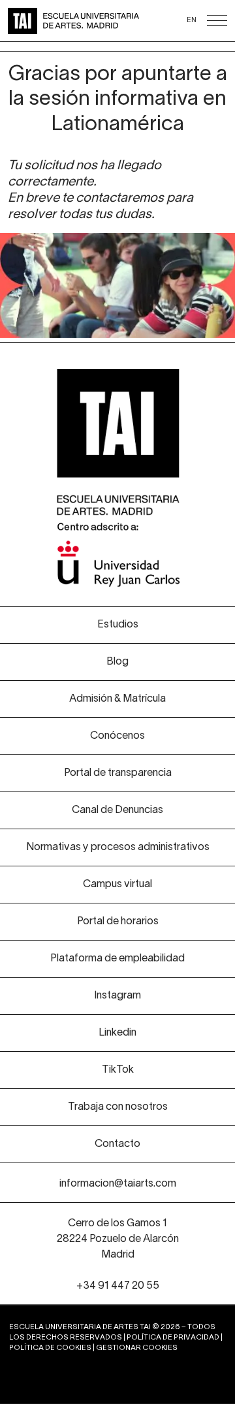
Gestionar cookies (137, 1348)
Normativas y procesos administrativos (118, 847)
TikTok (118, 1070)
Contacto (117, 1144)
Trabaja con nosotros (118, 1107)
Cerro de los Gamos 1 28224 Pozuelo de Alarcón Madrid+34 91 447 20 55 (118, 1255)
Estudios (117, 624)
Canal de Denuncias (117, 810)
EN (191, 20)
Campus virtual (117, 884)
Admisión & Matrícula (117, 699)
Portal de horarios (118, 921)
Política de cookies (50, 1348)
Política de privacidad (173, 1337)
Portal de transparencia (118, 773)
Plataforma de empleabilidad (117, 958)
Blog (117, 662)
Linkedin (117, 1033)
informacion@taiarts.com (117, 1184)
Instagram (117, 995)
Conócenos (117, 736)
